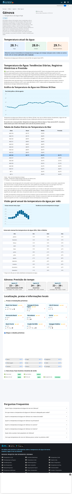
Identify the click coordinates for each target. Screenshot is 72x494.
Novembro (14, 267)
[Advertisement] (34, 483)
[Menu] (68, 2)
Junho (14, 252)
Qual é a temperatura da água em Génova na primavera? (22, 420)
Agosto (14, 258)
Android (30, 55)
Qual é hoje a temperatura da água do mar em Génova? (21, 408)
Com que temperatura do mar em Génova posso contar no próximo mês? (27, 437)
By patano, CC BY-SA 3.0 (48, 13)
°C (65, 5)
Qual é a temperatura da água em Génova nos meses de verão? (24, 416)
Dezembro (14, 270)
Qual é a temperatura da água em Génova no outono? (21, 425)
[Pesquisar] (61, 2)
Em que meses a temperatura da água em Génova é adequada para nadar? (27, 412)
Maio (14, 249)
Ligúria (14, 9)
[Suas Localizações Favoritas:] (65, 2)
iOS (26, 55)
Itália (9, 9)
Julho (14, 255)
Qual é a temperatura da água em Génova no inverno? (21, 429)
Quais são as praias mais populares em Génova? (19, 433)
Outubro (15, 264)
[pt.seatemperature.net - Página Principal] (8, 2)
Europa (4, 9)
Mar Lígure (21, 9)
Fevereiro (14, 240)
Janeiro (14, 236)
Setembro (14, 261)
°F (68, 5)
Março (14, 243)
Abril (14, 246)
